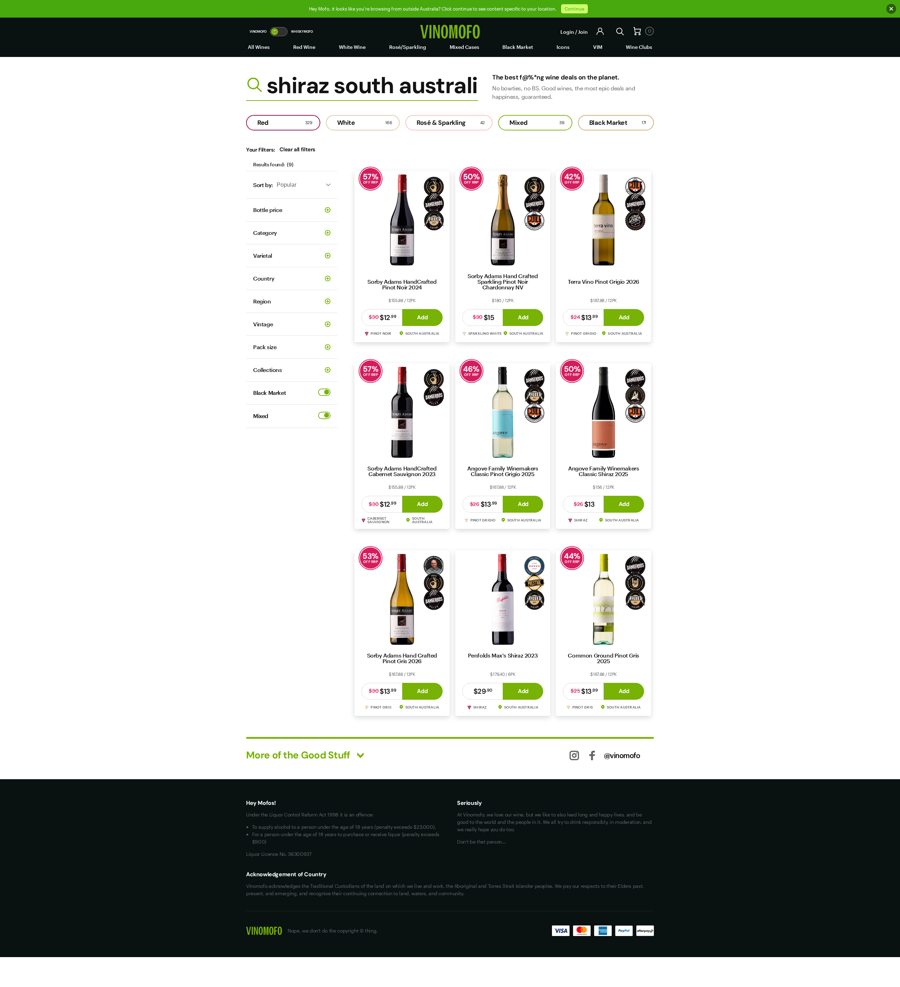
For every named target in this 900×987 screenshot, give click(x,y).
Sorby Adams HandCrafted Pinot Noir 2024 (401, 284)
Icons (563, 47)
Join (583, 32)
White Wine (352, 47)
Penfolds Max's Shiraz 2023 (503, 655)
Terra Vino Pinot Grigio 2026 (603, 281)
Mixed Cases (464, 47)
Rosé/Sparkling (407, 47)
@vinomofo (622, 755)
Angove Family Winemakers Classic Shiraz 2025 (603, 471)
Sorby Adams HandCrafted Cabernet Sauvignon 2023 (401, 471)
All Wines (259, 47)
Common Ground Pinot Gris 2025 (603, 658)
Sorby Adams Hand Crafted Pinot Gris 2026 (402, 658)
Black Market (517, 47)
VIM (597, 47)
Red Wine (304, 47)
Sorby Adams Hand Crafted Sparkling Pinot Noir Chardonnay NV (503, 281)
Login (567, 32)
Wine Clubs (639, 47)
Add (422, 317)
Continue (574, 9)
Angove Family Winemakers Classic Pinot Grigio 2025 (502, 471)
